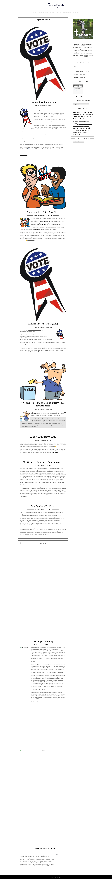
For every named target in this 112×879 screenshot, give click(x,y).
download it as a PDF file (44, 221)
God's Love (78, 118)
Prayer (87, 126)
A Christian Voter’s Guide (43, 848)
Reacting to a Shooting (43, 641)
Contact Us (76, 12)
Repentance (78, 128)
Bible (82, 112)
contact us (36, 229)
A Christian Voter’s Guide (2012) (43, 324)
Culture (91, 114)
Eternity (80, 116)
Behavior (78, 112)
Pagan (91, 124)
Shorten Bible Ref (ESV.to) (78, 96)
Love (88, 124)
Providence (74, 128)
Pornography (83, 126)
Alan (50, 105)
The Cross (79, 132)
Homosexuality (81, 121)
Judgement (79, 124)
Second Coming (79, 130)
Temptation (75, 132)
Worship (78, 134)
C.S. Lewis (85, 112)
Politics (80, 126)
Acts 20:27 (25, 148)
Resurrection (83, 128)
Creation (88, 114)
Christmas (78, 114)
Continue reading (23, 155)
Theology (84, 132)
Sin (84, 130)
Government (86, 118)
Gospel (81, 118)
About (52, 12)
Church (84, 114)
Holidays (75, 121)
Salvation (88, 128)
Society (87, 130)
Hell (89, 118)
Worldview (75, 134)
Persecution (76, 126)
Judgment (84, 124)
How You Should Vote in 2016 (42, 102)
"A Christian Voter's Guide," (34, 330)
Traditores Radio (43, 12)
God (74, 118)
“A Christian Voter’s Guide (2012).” (56, 224)
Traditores (56, 5)
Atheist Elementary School (43, 437)
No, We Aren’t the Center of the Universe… (43, 462)
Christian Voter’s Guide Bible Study (43, 212)
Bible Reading (67, 12)
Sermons (58, 12)
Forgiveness (88, 116)
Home (34, 12)
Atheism (74, 112)
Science (74, 130)
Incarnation (87, 121)
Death (74, 116)
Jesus (75, 124)
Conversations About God (79, 77)
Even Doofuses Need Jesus (43, 506)
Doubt (77, 116)
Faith (84, 116)
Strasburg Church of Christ (79, 74)
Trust (88, 132)
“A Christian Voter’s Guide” (41, 224)
